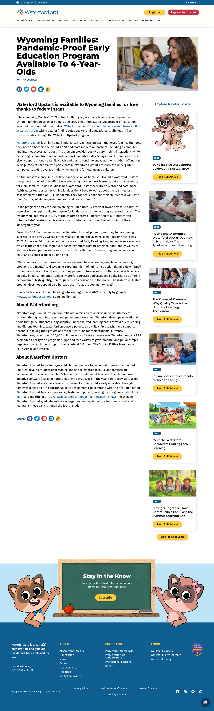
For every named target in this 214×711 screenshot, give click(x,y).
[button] (19, 89)
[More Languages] (18, 2)
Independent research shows (97, 396)
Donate (109, 666)
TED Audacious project (62, 396)
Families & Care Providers (33, 20)
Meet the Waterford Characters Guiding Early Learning (170, 444)
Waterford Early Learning (166, 655)
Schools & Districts (70, 20)
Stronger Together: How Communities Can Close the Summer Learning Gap (173, 512)
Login (153, 12)
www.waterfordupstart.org (34, 296)
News (63, 659)
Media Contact (68, 667)
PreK (119, 650)
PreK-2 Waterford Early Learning (115, 656)
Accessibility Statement (115, 694)
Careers (64, 663)
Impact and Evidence (143, 20)
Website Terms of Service (114, 688)
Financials (65, 671)
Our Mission (67, 655)
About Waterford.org (72, 650)
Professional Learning (118, 661)
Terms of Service (148, 688)
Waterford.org (73, 126)
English (28, 2)
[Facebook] (177, 691)
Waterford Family (161, 659)
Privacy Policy (81, 688)
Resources (114, 20)
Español (42, 2)
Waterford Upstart (28, 142)
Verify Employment (71, 676)
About (95, 20)
